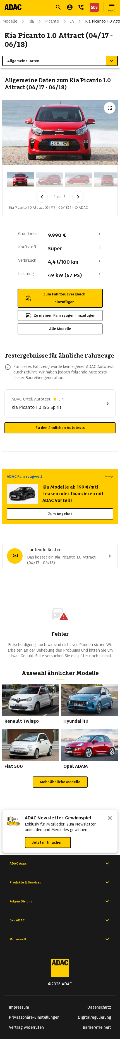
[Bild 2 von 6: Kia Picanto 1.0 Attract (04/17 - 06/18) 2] (49, 179)
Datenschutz (99, 1007)
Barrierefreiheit (97, 1027)
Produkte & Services (25, 882)
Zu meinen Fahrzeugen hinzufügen (64, 315)
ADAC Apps (18, 863)
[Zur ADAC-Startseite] (12, 7)
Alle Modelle (60, 328)
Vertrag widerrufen (26, 1027)
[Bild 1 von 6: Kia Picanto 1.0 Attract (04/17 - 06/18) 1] (20, 179)
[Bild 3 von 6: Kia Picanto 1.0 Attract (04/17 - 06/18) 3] (78, 179)
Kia (31, 21)
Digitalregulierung (94, 1017)
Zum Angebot (60, 513)
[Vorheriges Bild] (42, 197)
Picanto (52, 21)
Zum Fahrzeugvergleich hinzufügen (64, 298)
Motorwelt (18, 939)
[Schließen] (109, 818)
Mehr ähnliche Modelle (60, 782)
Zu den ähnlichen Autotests (60, 427)
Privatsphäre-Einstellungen (34, 1017)
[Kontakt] (81, 7)
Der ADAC (17, 920)
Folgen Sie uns (20, 901)
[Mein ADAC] (69, 7)
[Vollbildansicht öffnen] (110, 108)
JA (72, 21)
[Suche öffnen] (58, 7)
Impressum (19, 1007)
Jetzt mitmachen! (48, 842)
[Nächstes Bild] (78, 197)
